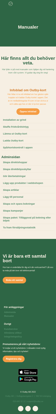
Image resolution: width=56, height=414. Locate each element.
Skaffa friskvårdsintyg (16, 126)
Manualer (9, 316)
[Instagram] (35, 408)
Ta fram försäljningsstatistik (19, 227)
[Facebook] (20, 408)
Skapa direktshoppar (15, 162)
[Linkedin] (28, 408)
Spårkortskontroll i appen (18, 147)
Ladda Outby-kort (13, 140)
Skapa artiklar (11, 190)
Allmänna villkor (13, 333)
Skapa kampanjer (13, 210)
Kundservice (11, 329)
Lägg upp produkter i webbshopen (23, 183)
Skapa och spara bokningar (19, 203)
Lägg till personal (13, 197)
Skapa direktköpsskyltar (17, 169)
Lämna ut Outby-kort (15, 133)
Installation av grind (14, 120)
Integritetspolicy (13, 336)
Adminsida (10, 312)
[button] (45, 3)
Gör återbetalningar (14, 176)
